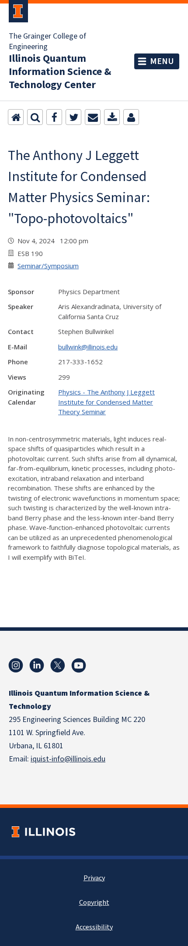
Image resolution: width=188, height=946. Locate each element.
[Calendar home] (16, 117)
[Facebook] (54, 117)
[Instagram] (15, 665)
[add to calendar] (112, 117)
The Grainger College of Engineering (47, 41)
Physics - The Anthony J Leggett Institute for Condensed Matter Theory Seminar (106, 402)
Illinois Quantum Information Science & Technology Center (60, 72)
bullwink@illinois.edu (88, 346)
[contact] (131, 117)
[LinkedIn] (36, 665)
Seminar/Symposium (48, 265)
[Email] (93, 117)
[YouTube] (78, 665)
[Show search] (35, 117)
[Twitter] (73, 117)
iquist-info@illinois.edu (68, 759)
